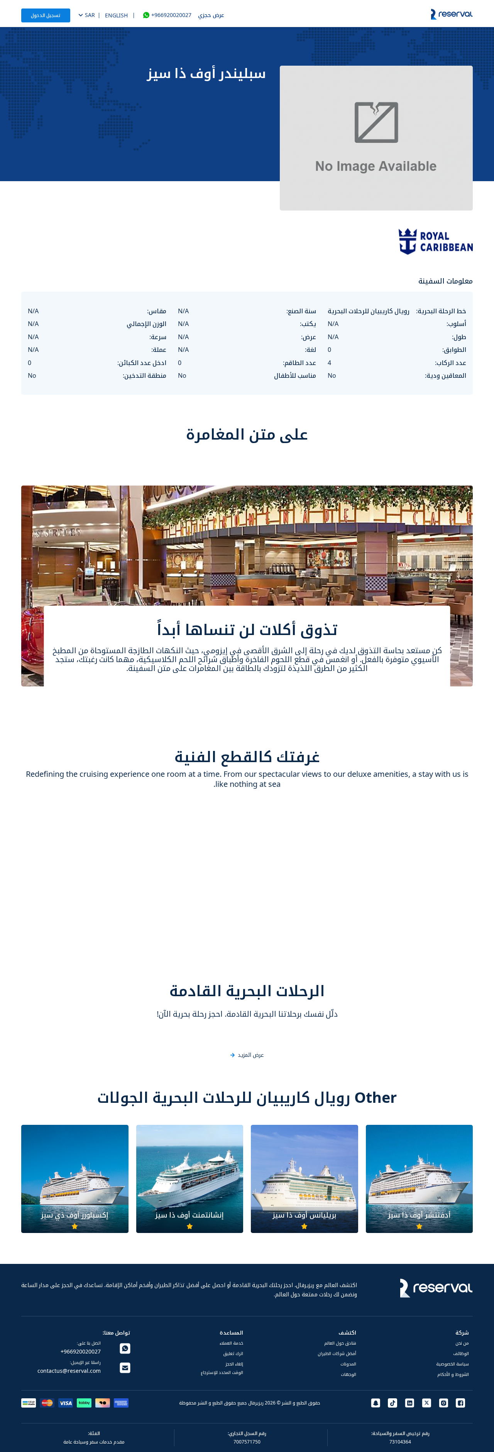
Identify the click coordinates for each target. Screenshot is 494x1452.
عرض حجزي (211, 15)
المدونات (348, 1364)
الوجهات (348, 1374)
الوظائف (461, 1353)
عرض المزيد (251, 1055)
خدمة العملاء (231, 1343)
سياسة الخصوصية (452, 1364)
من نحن (462, 1343)
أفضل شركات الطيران (337, 1353)
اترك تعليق (233, 1353)
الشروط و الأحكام (453, 1374)
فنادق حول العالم (340, 1343)
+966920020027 (171, 15)
